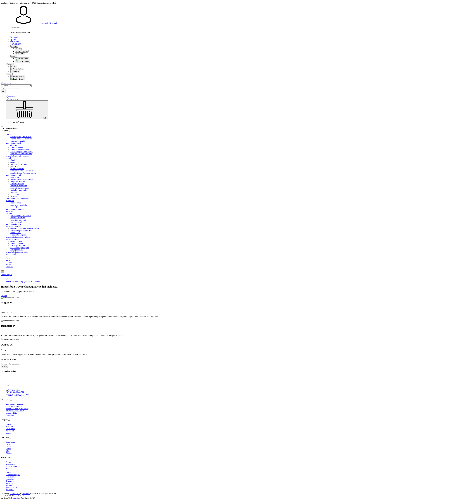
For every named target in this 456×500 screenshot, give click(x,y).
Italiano (25, 59)
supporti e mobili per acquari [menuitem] (21, 139)
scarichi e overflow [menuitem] (17, 218)
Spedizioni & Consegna (15, 404)
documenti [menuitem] (10, 211)
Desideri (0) (16, 44)
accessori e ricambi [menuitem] (17, 141)
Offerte (8, 424)
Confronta (16, 42)
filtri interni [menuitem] (14, 194)
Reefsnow (26, 494)
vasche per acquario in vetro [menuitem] (20, 137)
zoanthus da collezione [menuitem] (18, 164)
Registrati (14, 37)
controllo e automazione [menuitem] (19, 190)
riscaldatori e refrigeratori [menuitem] (19, 188)
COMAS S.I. (15, 494)
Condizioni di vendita (14, 407)
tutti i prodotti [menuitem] (11, 254)
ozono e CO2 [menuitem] (15, 233)
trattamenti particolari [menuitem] (13, 226)
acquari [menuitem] (8, 135)
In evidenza (10, 427)
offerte (8, 260)
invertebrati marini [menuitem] (17, 169)
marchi (8, 264)
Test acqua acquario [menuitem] (17, 245)
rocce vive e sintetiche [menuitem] (18, 205)
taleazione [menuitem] (14, 192)
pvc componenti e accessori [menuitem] (20, 216)
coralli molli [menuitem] (14, 162)
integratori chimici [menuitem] (17, 243)
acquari (8, 473)
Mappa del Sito (11, 413)
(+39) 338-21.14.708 (16, 392)
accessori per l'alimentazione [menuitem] (21, 154)
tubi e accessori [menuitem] (16, 222)
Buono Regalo (6, 275)
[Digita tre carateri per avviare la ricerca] (3, 91)
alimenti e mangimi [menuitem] (13, 145)
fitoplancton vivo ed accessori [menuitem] (21, 171)
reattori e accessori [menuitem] (17, 184)
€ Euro (18, 49)
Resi (7, 451)
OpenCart (16, 498)
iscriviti (4, 366)
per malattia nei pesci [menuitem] (18, 235)
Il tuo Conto (10, 442)
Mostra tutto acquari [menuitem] (13, 143)
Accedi (13, 39)
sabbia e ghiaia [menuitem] (15, 203)
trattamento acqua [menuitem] (12, 239)
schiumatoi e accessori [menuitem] (18, 186)
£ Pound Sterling (22, 51)
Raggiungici (10, 464)
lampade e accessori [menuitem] (17, 181)
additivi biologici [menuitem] (16, 241)
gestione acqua (11, 487)
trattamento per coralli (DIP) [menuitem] (20, 231)
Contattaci (9, 262)
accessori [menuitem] (13, 196)
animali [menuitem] (8, 158)
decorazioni (10, 481)
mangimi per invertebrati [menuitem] (19, 149)
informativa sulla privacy (15, 411)
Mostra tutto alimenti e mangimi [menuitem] (17, 156)
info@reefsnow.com (16, 395)
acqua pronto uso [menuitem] (16, 250)
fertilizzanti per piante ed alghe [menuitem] (21, 152)
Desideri (9, 446)
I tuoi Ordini (10, 444)
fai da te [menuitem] (9, 213)
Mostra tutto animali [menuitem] (13, 175)
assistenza (9, 267)
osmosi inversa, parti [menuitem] (18, 220)
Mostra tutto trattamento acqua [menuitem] (17, 252)
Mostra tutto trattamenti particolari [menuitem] (18, 237)
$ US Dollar (20, 54)
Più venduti (10, 431)
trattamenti (10, 490)
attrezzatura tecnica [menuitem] (13, 177)
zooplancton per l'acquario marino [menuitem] (23, 173)
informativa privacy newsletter (17, 409)
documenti (10, 483)
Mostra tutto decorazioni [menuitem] (15, 209)
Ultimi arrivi (10, 429)
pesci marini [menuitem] (14, 167)
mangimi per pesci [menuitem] (17, 147)
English (26, 61)
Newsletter (10, 415)
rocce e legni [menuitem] (15, 207)
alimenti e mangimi (13, 475)
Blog (7, 469)
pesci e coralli (11, 477)
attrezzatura (10, 479)
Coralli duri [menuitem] (14, 160)
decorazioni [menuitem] (10, 201)
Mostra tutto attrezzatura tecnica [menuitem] (17, 199)
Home (8, 258)
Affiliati (9, 453)
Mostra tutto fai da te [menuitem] (13, 224)
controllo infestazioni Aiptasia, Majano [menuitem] (24, 228)
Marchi (8, 433)
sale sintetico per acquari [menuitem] (19, 248)
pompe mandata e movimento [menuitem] (21, 179)
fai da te (9, 485)
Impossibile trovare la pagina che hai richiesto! (23, 282)
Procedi (4, 296)
